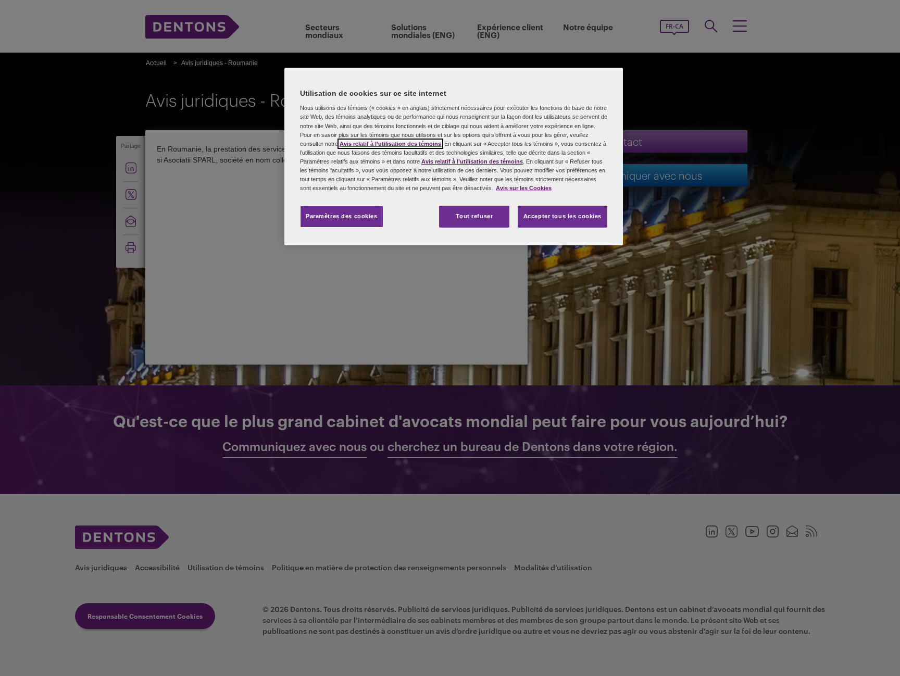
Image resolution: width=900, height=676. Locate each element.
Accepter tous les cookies (562, 216)
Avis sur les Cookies (524, 188)
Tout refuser (474, 216)
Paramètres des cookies (342, 216)
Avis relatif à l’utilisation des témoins (390, 144)
